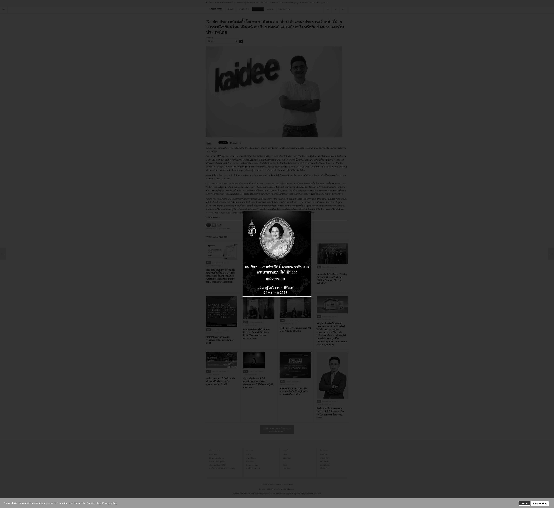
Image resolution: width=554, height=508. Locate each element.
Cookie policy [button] (94, 503)
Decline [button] (524, 503)
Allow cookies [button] (540, 503)
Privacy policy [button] (109, 503)
